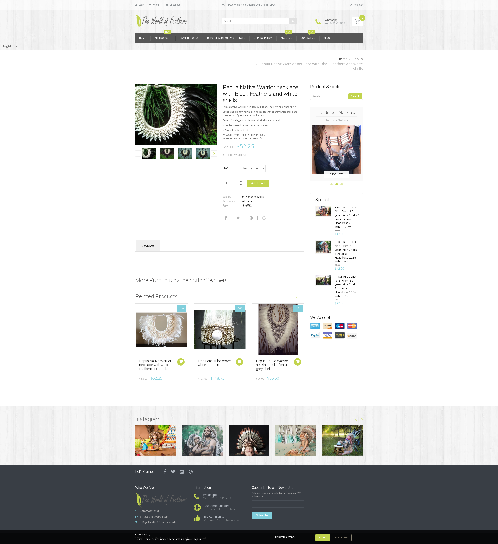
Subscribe (262, 515)
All (243, 201)
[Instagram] (182, 471)
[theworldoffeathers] (161, 20)
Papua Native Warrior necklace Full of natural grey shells (273, 365)
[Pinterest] (190, 471)
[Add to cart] (239, 362)
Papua (357, 59)
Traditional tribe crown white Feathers (214, 363)
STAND (226, 168)
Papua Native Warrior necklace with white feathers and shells (155, 365)
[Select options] (181, 362)
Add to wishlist (235, 155)
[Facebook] (225, 218)
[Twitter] (237, 218)
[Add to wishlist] (138, 308)
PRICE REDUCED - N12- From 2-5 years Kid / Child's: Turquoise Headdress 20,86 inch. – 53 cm (346, 251)
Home (342, 59)
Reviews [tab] (147, 246)
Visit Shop (156, 440)
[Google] (264, 218)
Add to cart (258, 183)
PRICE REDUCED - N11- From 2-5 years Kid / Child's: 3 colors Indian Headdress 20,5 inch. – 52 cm (347, 217)
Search (355, 96)
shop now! (336, 174)
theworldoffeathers (253, 196)
